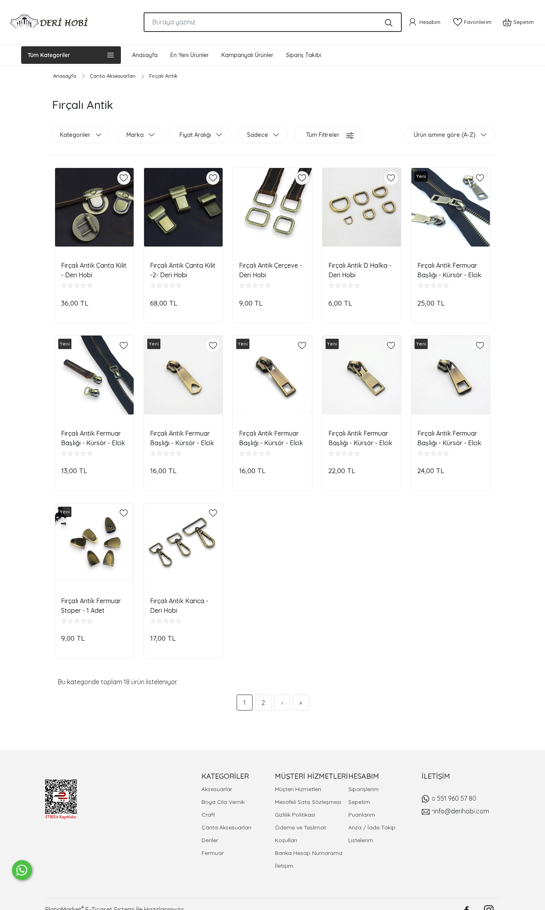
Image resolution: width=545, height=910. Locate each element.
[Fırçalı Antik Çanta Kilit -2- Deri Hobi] (183, 207)
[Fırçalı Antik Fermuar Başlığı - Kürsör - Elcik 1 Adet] (450, 207)
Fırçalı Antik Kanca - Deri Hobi (179, 605)
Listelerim (360, 840)
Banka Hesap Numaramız (309, 853)
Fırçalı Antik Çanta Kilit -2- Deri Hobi (182, 270)
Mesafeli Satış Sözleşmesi (308, 801)
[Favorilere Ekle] (123, 178)
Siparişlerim (363, 789)
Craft (208, 814)
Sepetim (359, 801)
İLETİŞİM (436, 776)
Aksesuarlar (216, 789)
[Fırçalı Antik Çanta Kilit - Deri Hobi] (94, 207)
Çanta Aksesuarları (226, 827)
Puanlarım (361, 814)
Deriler (209, 840)
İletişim (284, 865)
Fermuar (212, 853)
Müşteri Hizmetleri (298, 789)
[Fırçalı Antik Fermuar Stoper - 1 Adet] (94, 542)
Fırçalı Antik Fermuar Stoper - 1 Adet (91, 605)
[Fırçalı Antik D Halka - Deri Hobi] (361, 207)
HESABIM (363, 776)
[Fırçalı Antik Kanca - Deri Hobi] (183, 542)
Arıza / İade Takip (371, 827)
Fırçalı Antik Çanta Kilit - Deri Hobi (93, 270)
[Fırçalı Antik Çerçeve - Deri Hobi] (272, 207)
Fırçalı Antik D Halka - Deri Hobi (359, 270)
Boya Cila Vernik (223, 801)
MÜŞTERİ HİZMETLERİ (311, 776)
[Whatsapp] (22, 870)
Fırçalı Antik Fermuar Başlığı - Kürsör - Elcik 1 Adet (449, 270)
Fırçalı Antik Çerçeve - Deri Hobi (270, 270)
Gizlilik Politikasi (295, 814)
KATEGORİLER (225, 776)
